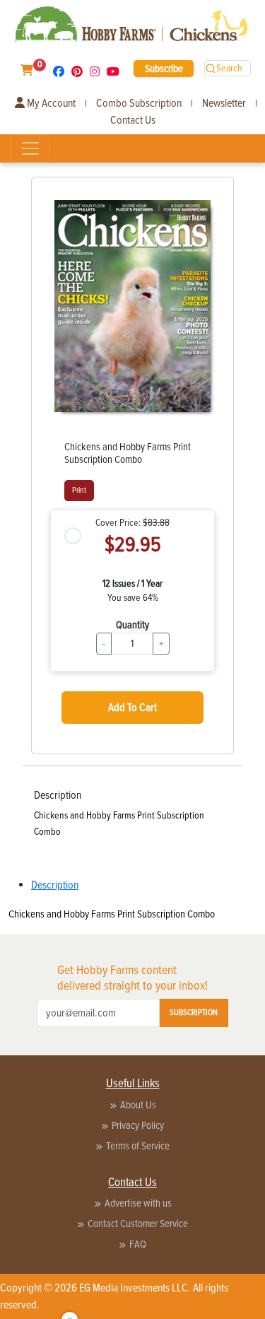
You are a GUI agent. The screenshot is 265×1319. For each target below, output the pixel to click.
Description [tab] (54, 885)
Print (79, 490)
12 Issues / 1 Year (132, 584)
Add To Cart (132, 707)
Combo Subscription (139, 103)
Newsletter (224, 103)
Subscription (194, 1012)
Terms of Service (138, 1145)
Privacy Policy (138, 1125)
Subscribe (164, 68)
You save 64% (132, 598)
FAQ (137, 1244)
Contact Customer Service (138, 1223)
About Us (138, 1104)
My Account (50, 103)
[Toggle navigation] (30, 148)
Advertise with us (138, 1203)
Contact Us (132, 120)
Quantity (132, 625)
